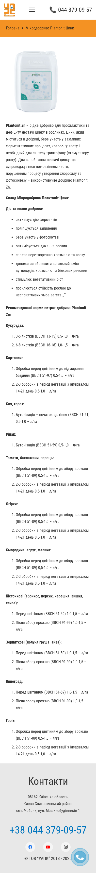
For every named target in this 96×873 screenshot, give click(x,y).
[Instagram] (66, 847)
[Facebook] (30, 847)
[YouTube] (48, 847)
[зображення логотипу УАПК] (9, 10)
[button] (32, 10)
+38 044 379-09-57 (48, 830)
